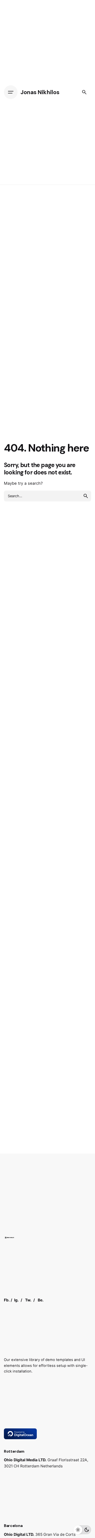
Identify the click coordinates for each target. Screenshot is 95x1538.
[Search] (84, 92)
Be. (41, 1300)
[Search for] (47, 496)
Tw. (28, 1300)
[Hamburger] (11, 92)
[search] (85, 496)
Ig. (16, 1300)
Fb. (7, 1300)
